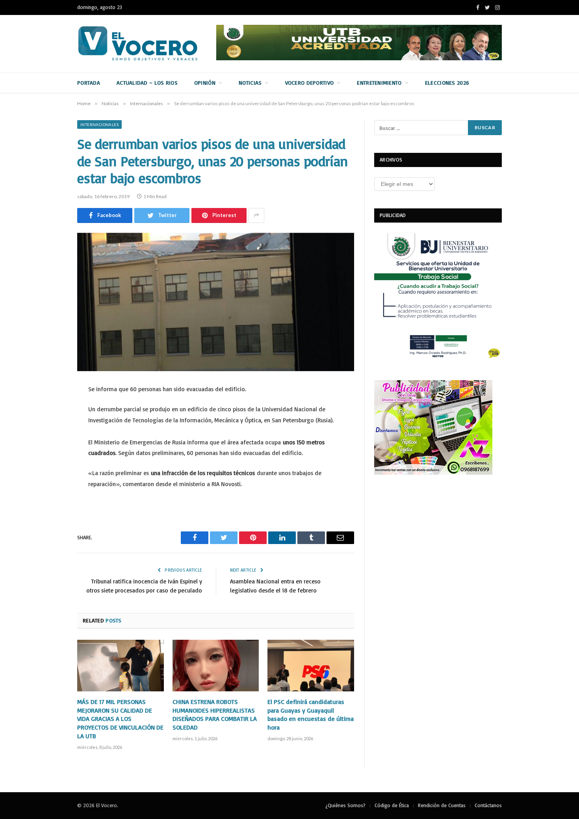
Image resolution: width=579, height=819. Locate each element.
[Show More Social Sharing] (256, 215)
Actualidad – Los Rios (147, 82)
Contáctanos (488, 805)
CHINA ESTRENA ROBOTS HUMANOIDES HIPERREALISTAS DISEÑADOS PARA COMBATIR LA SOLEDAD (215, 714)
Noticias (250, 82)
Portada (88, 82)
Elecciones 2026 (447, 82)
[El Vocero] (144, 43)
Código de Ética (392, 805)
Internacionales (99, 124)
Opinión (204, 82)
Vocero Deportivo (309, 82)
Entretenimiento (379, 82)
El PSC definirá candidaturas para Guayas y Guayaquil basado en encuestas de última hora (310, 714)
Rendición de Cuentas (442, 805)
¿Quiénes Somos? (345, 805)
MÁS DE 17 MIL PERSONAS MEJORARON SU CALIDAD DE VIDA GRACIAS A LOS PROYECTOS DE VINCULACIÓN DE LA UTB (120, 719)
